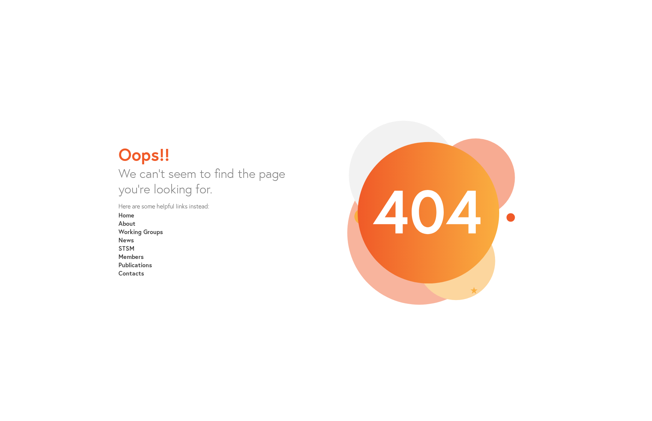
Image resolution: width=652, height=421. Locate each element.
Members (131, 256)
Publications (135, 265)
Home (126, 215)
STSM (126, 248)
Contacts (131, 273)
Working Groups (140, 232)
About (126, 223)
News (126, 240)
